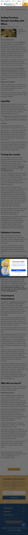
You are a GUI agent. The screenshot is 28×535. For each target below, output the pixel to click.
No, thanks (18, 274)
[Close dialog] (26, 259)
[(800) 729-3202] (18, 4)
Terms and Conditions (19, 272)
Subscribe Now (18, 270)
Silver (19, 1)
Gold (2, 1)
